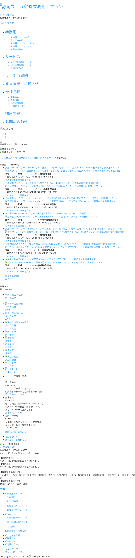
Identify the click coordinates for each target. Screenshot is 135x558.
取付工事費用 (17, 40)
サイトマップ (11, 548)
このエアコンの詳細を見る (18, 179)
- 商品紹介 (10, 496)
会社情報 (12, 91)
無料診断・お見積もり (15, 439)
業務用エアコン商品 (20, 37)
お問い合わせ (7, 22)
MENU (3, 489)
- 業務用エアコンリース (16, 510)
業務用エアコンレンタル (22, 43)
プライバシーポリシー (15, 551)
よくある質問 (16, 75)
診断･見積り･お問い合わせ (18, 432)
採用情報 (12, 113)
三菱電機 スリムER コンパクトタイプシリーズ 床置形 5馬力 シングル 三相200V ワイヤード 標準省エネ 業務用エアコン (61, 198)
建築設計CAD (17, 68)
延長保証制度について (21, 62)
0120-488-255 (7, 15)
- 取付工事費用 (12, 501)
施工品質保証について (21, 65)
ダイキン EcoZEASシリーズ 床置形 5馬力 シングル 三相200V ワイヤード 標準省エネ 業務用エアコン (52, 259)
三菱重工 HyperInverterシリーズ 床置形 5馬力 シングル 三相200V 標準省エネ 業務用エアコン (50, 213)
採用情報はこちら (13, 412)
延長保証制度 (17, 49)
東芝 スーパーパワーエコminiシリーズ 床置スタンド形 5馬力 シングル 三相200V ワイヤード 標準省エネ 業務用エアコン (62, 167)
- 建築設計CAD (12, 526)
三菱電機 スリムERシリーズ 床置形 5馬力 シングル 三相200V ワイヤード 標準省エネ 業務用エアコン (52, 182)
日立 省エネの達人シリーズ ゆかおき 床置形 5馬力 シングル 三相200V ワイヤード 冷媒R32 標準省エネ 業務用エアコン (61, 243)
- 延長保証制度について (16, 517)
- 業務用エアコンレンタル (17, 505)
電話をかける (11, 436)
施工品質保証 (17, 103)
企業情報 (15, 100)
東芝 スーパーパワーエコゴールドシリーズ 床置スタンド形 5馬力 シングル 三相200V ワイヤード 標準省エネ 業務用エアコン (64, 228)
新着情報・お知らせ (22, 83)
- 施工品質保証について (16, 521)
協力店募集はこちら (14, 394)
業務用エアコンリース (21, 46)
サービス (12, 56)
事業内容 (15, 97)
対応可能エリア (18, 106)
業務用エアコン (18, 31)
